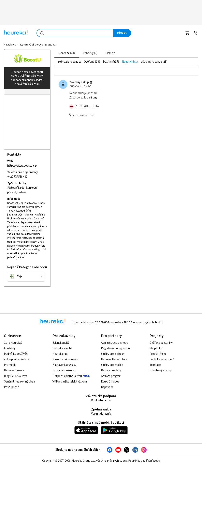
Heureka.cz (10, 44)
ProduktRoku (158, 354)
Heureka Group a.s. (83, 461)
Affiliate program (111, 376)
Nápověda (107, 387)
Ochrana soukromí (63, 370)
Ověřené (89, 62)
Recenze (66, 53)
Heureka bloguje (14, 370)
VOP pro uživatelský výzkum (69, 382)
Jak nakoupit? (60, 343)
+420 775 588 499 (17, 177)
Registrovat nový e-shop (116, 348)
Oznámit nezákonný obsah (20, 382)
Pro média (10, 365)
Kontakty (9, 348)
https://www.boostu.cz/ (22, 166)
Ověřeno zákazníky (161, 343)
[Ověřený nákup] (91, 82)
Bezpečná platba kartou (67, 376)
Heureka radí (60, 354)
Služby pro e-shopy (112, 354)
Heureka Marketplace (114, 359)
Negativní (128, 62)
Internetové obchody (30, 44)
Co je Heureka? (13, 343)
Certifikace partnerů (162, 359)
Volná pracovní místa (16, 359)
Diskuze (110, 53)
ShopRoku (156, 348)
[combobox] (74, 33)
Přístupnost (11, 387)
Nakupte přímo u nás (65, 359)
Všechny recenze (152, 62)
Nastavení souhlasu (64, 365)
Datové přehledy (111, 370)
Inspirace (155, 365)
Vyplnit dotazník (101, 414)
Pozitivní (108, 62)
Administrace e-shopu (114, 343)
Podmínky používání (16, 354)
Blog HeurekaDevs (15, 376)
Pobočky (89, 53)
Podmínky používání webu (144, 461)
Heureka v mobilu (63, 348)
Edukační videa (110, 382)
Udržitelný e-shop (161, 370)
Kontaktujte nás (101, 400)
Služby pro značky (112, 365)
